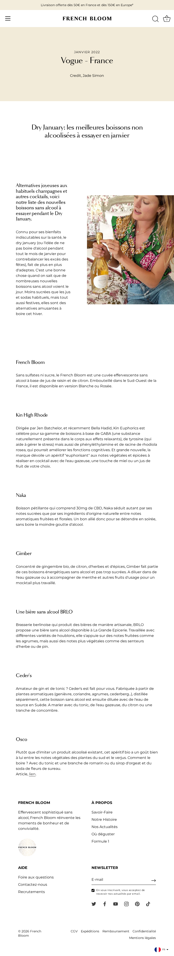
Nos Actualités (105, 827)
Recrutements (31, 892)
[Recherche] (155, 19)
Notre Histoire (104, 819)
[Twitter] (94, 903)
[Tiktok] (148, 903)
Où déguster (103, 834)
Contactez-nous (32, 884)
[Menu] (8, 18)
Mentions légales (142, 938)
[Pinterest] (137, 903)
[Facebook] (104, 903)
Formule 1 (100, 841)
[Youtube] (115, 903)
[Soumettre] (153, 880)
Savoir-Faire (102, 812)
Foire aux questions (36, 877)
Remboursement (115, 931)
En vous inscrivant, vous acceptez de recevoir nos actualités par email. (120, 891)
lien (32, 774)
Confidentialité (144, 931)
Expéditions (90, 931)
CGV (74, 931)
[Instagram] (126, 903)
